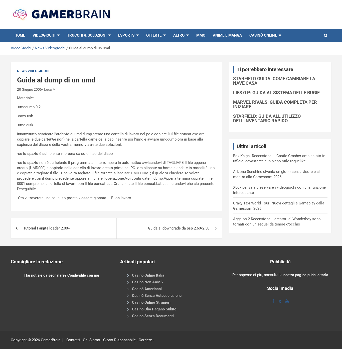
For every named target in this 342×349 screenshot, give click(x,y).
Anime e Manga (227, 35)
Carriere (145, 340)
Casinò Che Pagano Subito (154, 309)
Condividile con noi (83, 275)
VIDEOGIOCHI (44, 35)
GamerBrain (50, 340)
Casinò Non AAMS (147, 282)
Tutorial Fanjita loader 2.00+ (46, 228)
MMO (200, 35)
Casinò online (263, 35)
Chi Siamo (91, 340)
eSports (126, 35)
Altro (179, 35)
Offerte (153, 35)
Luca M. (50, 89)
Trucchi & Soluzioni (86, 35)
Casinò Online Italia (148, 275)
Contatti (73, 340)
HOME (20, 35)
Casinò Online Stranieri (151, 302)
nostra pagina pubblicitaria (305, 275)
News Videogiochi (50, 48)
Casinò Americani (147, 289)
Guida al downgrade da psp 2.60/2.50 (178, 228)
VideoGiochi (21, 48)
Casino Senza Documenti (153, 316)
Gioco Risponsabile (119, 340)
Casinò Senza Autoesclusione (157, 295)
